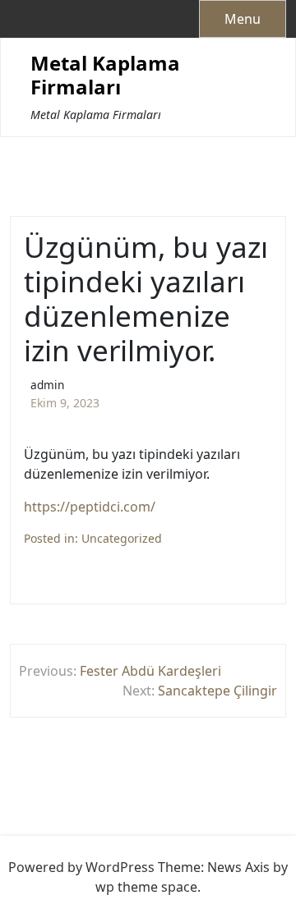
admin (47, 384)
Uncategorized (121, 538)
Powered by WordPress (81, 867)
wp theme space (146, 887)
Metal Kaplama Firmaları (105, 75)
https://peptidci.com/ (89, 507)
